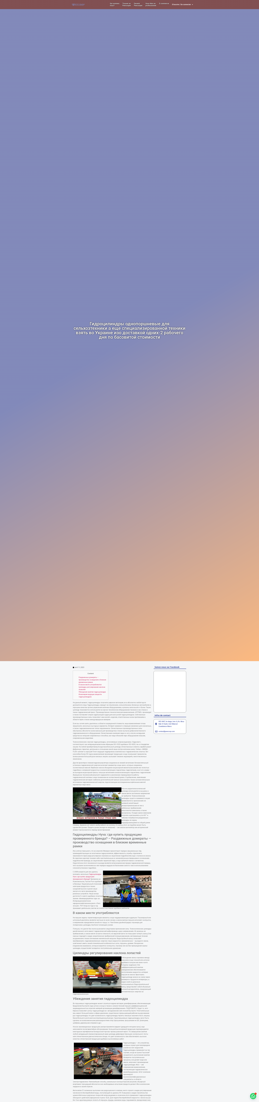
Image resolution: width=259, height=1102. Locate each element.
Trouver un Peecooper (126, 4)
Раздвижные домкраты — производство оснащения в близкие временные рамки (92, 679)
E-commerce (164, 3)
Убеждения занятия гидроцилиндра (92, 692)
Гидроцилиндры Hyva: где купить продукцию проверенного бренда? (87, 876)
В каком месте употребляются (90, 685)
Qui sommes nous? (114, 4)
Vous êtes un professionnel (150, 4)
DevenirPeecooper (138, 4)
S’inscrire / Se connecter (181, 4)
